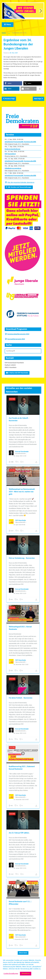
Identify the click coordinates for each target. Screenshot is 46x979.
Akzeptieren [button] (26, 973)
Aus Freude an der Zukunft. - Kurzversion (19, 419)
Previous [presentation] (5, 11)
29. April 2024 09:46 (19, 525)
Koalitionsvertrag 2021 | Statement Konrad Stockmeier (22, 768)
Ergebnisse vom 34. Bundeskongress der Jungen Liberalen (18, 44)
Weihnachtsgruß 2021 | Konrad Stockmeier (20, 628)
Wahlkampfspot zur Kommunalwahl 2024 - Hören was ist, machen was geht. (22, 491)
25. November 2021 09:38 (21, 799)
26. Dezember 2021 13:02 (21, 664)
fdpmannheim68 (20, 522)
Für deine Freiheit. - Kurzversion (20, 698)
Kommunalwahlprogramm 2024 (18, 334)
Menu (8, 25)
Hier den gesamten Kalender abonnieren (21, 182)
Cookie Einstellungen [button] (11, 973)
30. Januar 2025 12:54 (20, 868)
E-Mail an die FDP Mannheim (18, 373)
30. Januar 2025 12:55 (20, 593)
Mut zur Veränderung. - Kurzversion (22, 558)
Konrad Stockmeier (22, 452)
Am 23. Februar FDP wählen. (19, 833)
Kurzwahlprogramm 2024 (16, 339)
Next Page (37, 99)
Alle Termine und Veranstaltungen (19, 187)
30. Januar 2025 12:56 (20, 456)
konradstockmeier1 (20, 453)
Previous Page (10, 99)
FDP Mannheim (20, 520)
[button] (21, 20)
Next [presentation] (40, 11)
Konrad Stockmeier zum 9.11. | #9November (20, 903)
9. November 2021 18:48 (21, 939)
